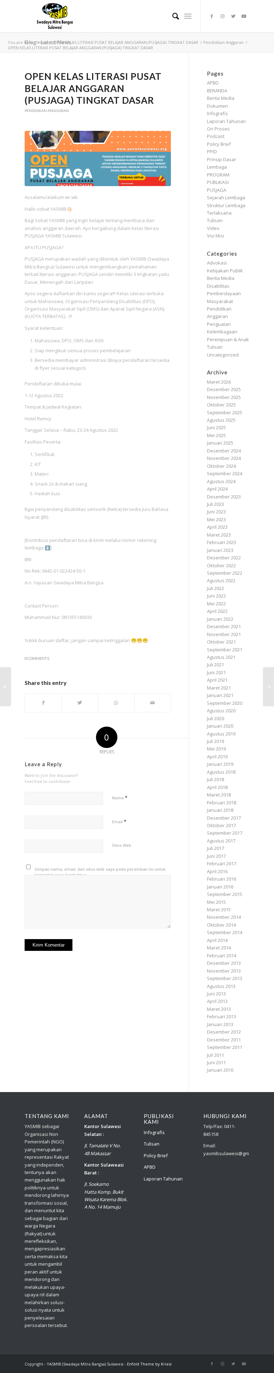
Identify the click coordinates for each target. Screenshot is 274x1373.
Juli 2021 (215, 664)
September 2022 (224, 573)
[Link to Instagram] (222, 16)
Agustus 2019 (221, 734)
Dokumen (217, 106)
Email (119, 821)
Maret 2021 (219, 688)
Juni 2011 (216, 1062)
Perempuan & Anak (228, 339)
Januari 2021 (220, 695)
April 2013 (217, 1001)
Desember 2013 (224, 963)
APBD (213, 83)
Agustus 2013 (221, 986)
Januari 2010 (220, 1070)
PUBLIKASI (218, 182)
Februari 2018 (221, 802)
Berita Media (220, 98)
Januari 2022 (220, 619)
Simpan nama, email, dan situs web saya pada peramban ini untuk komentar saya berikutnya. (100, 872)
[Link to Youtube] (244, 16)
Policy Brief (219, 144)
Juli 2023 (215, 504)
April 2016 (217, 871)
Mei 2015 (216, 902)
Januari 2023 (220, 550)
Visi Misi (215, 235)
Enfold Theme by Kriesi (149, 1364)
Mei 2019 (216, 749)
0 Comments (37, 658)
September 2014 (224, 932)
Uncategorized (223, 355)
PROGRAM (218, 174)
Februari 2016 (221, 879)
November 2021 (224, 634)
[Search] (172, 16)
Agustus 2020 (221, 710)
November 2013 (224, 971)
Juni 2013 (216, 993)
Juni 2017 (216, 856)
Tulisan (215, 220)
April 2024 (217, 489)
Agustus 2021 (221, 657)
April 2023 (217, 527)
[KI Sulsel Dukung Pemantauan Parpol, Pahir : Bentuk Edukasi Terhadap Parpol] (5, 686)
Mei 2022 (216, 603)
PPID (212, 151)
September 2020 (224, 703)
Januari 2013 (220, 1024)
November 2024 (224, 458)
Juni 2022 (216, 596)
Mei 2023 (216, 519)
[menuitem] (172, 16)
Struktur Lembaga (226, 205)
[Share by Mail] (153, 702)
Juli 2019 (215, 741)
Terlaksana (219, 213)
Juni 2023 (216, 511)
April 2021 (217, 680)
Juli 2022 (215, 588)
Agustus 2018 (221, 772)
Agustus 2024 (221, 481)
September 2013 (224, 978)
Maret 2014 (219, 947)
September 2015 (224, 894)
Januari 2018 (220, 810)
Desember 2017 (224, 818)
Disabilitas (218, 286)
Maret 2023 (219, 535)
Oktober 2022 (221, 565)
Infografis (217, 113)
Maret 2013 (219, 1009)
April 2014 (217, 940)
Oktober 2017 (221, 825)
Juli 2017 (215, 848)
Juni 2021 (216, 672)
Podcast (215, 136)
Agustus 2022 (221, 580)
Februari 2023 (221, 542)
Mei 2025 (216, 435)
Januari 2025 (220, 443)
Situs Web (121, 845)
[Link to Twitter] (233, 16)
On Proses (218, 128)
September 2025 (224, 412)
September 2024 (224, 473)
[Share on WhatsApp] (116, 702)
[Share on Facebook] (43, 702)
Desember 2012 (224, 1032)
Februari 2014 (221, 955)
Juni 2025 (216, 427)
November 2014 (224, 917)
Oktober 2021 (221, 642)
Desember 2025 (224, 389)
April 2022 (217, 611)
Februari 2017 (221, 863)
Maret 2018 (219, 794)
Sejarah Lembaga (226, 197)
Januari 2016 (220, 886)
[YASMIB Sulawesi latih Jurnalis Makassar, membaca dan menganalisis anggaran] (268, 686)
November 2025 (224, 397)
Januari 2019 (220, 764)
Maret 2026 (219, 382)
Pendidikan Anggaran (47, 110)
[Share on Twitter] (80, 702)
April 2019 (217, 756)
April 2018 (217, 787)
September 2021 (224, 649)
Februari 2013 (221, 1016)
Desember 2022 (224, 557)
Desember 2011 (224, 1039)
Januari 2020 (220, 726)
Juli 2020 (215, 718)
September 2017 (224, 833)
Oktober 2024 (221, 466)
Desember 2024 (224, 450)
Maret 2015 (219, 909)
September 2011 (224, 1047)
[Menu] (188, 16)
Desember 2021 (224, 626)
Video (213, 228)
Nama (119, 797)
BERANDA (217, 90)
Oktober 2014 (221, 925)
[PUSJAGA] (98, 158)
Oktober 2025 (221, 404)
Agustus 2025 (221, 420)
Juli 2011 (215, 1055)
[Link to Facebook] (212, 16)
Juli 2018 (215, 779)
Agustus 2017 (221, 840)
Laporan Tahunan (226, 121)
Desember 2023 (224, 496)
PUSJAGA (216, 190)
